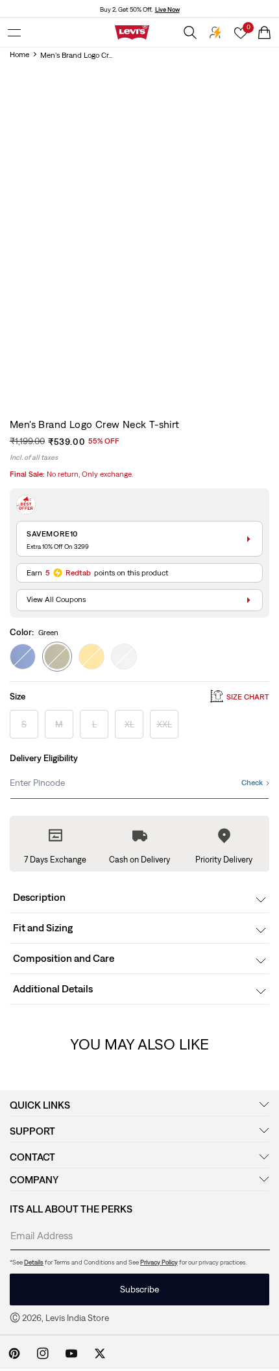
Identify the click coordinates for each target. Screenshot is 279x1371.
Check (252, 782)
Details (33, 1262)
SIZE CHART (247, 696)
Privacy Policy (159, 1262)
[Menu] (14, 32)
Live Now (167, 9)
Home (19, 54)
